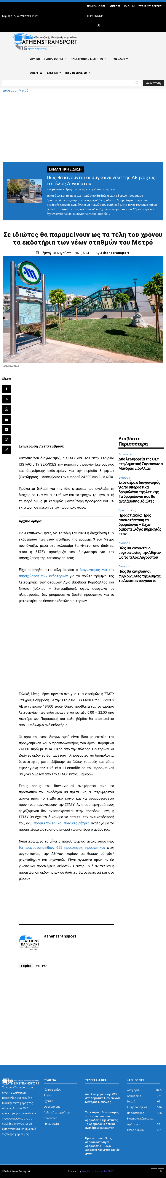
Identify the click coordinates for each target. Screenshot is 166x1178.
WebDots (87, 1171)
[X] (98, 25)
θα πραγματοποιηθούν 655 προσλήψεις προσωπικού (62, 848)
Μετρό (24, 90)
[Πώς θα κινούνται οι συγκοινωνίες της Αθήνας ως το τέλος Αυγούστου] (24, 191)
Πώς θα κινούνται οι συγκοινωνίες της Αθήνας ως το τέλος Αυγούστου (139, 553)
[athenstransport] (29, 942)
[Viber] (6, 439)
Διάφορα (9, 90)
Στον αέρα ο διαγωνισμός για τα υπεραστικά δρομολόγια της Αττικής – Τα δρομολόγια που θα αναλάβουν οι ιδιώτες (139, 491)
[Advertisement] (83, 126)
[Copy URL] (6, 450)
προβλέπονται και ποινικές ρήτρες (62, 823)
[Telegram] (6, 429)
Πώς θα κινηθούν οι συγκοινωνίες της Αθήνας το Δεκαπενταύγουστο (139, 576)
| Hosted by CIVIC (103, 1171)
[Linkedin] (6, 419)
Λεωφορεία (126, 454)
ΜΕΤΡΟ (41, 965)
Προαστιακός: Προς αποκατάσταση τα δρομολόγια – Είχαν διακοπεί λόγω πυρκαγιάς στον (139, 524)
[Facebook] (89, 25)
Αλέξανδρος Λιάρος (59, 189)
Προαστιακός (127, 510)
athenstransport (115, 253)
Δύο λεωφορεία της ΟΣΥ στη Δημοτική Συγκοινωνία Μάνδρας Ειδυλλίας (140, 464)
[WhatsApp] (6, 409)
